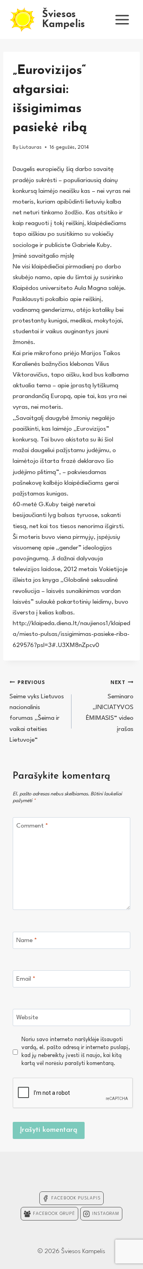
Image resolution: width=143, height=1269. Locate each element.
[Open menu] (121, 19)
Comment (32, 826)
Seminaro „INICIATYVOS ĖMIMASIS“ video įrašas (109, 706)
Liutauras (30, 147)
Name (26, 940)
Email (25, 979)
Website (27, 1017)
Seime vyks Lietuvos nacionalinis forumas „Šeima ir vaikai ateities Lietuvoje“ (37, 711)
